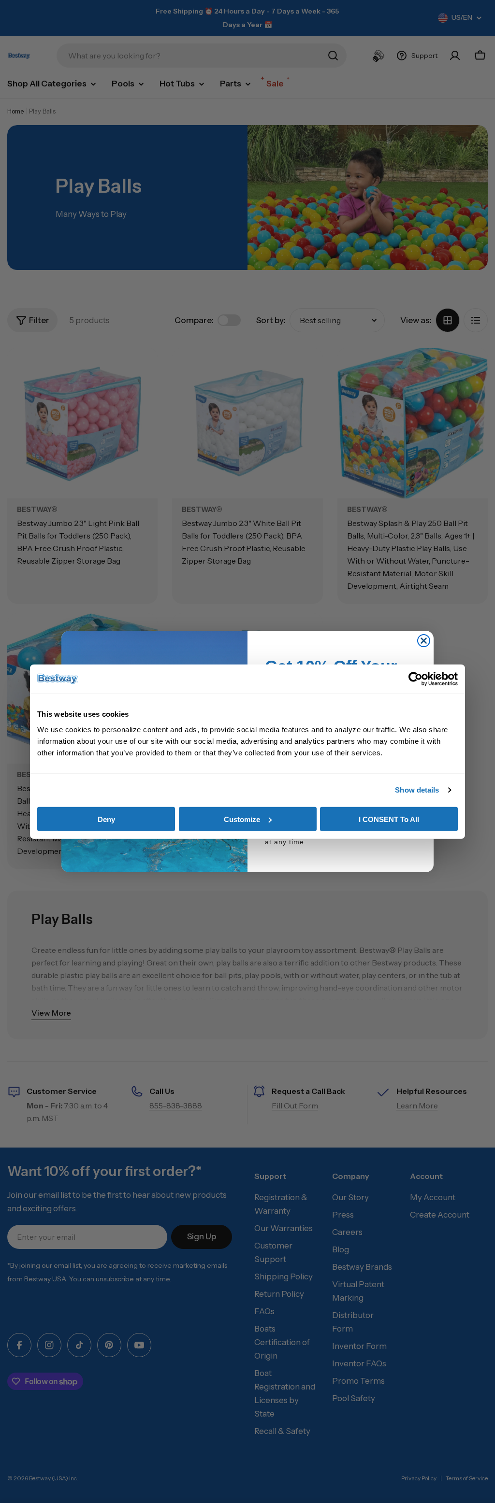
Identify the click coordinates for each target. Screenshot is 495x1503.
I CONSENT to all (389, 819)
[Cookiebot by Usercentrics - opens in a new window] (415, 679)
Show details (417, 790)
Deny (106, 819)
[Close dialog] (424, 641)
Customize (242, 819)
